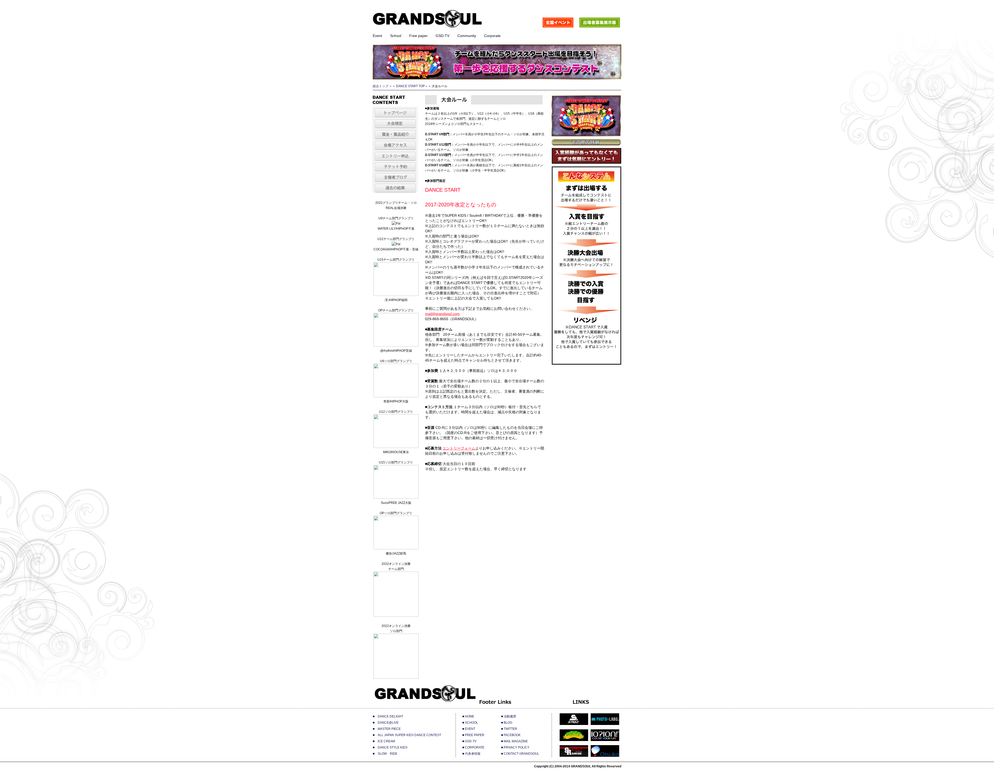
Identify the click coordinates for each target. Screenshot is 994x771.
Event (377, 36)
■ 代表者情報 (471, 753)
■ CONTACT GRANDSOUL (520, 753)
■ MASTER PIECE (387, 729)
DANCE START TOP (410, 86)
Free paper (418, 36)
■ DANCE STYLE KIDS (390, 747)
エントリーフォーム (459, 448)
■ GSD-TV (469, 741)
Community (466, 36)
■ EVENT (468, 729)
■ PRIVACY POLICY (515, 747)
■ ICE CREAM (384, 741)
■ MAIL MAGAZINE (514, 741)
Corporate (492, 36)
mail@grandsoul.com (442, 314)
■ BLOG (506, 722)
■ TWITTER (509, 729)
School (395, 36)
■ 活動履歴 (508, 716)
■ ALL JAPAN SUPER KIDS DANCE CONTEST (407, 735)
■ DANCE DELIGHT (388, 716)
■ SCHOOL (470, 722)
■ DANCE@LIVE (386, 722)
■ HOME (468, 716)
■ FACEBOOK (511, 735)
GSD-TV (442, 36)
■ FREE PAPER (473, 735)
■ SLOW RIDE (385, 753)
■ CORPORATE (473, 747)
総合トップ (380, 86)
